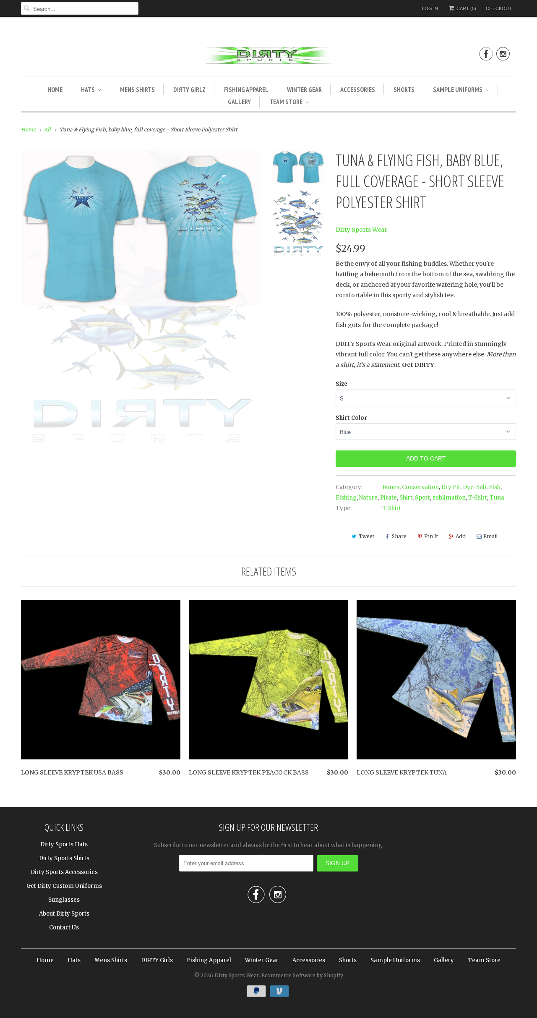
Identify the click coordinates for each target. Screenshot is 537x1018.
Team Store (285, 101)
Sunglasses (64, 899)
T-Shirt (477, 497)
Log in (430, 8)
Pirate (388, 497)
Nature (368, 497)
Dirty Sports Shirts (64, 858)
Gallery (239, 101)
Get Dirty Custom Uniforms (64, 886)
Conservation (420, 487)
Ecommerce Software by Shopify (302, 975)
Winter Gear (304, 89)
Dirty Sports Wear (361, 229)
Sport (422, 497)
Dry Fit (450, 487)
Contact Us (64, 927)
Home (55, 89)
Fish (495, 487)
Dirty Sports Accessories (64, 872)
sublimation (449, 497)
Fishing (346, 497)
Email (490, 536)
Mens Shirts (137, 89)
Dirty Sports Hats (64, 844)
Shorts (404, 89)
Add (461, 536)
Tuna (497, 497)
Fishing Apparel (246, 89)
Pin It (431, 536)
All (47, 129)
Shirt (405, 497)
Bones (390, 487)
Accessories (357, 89)
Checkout (499, 8)
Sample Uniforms (457, 89)
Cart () (465, 8)
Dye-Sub (474, 487)
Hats (88, 89)
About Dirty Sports (64, 913)
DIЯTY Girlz (189, 89)
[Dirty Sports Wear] (268, 57)
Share (399, 536)
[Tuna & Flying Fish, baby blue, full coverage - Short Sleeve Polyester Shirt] (140, 227)
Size (341, 383)
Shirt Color (351, 417)
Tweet (366, 536)
